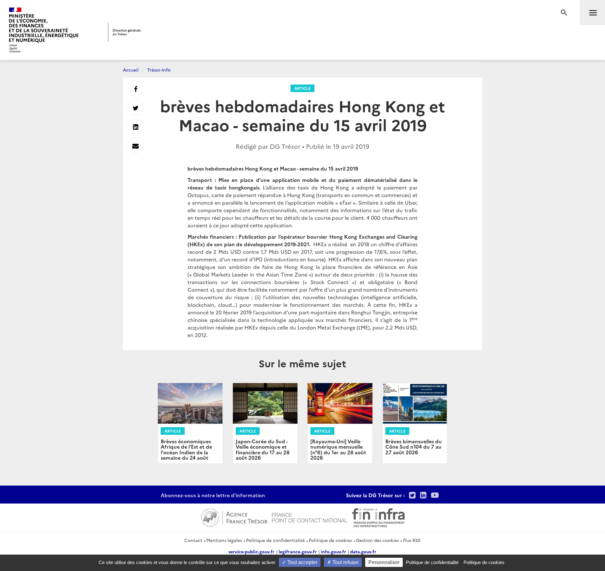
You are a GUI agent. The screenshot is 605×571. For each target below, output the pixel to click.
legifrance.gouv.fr (298, 551)
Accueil (131, 70)
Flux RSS (411, 540)
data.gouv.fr (363, 551)
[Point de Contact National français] (310, 516)
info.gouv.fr (333, 551)
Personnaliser (384, 562)
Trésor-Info (158, 70)
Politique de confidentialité (275, 540)
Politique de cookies (330, 540)
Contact (193, 540)
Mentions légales (224, 540)
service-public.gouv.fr (251, 551)
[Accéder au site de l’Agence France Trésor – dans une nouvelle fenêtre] (234, 516)
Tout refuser (345, 562)
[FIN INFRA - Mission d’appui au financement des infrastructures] (378, 516)
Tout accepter (301, 562)
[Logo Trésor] (124, 32)
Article (302, 88)
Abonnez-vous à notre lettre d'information (213, 495)
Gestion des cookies (377, 540)
